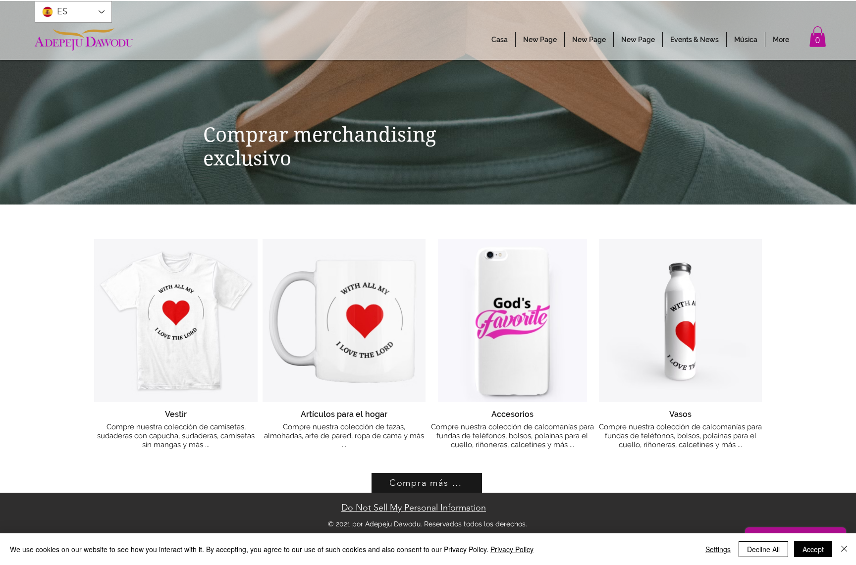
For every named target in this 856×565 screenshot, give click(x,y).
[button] (694, 39)
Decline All (763, 549)
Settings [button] (718, 549)
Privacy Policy (512, 549)
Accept (813, 549)
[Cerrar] (844, 549)
